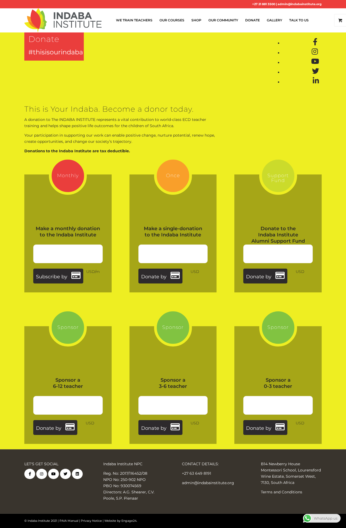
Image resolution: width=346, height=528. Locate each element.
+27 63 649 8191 (196, 473)
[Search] (317, 20)
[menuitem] (134, 20)
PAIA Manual (68, 521)
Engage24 (129, 521)
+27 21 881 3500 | (265, 4)
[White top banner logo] (63, 20)
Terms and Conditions (281, 492)
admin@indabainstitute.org (300, 4)
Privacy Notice (91, 521)
